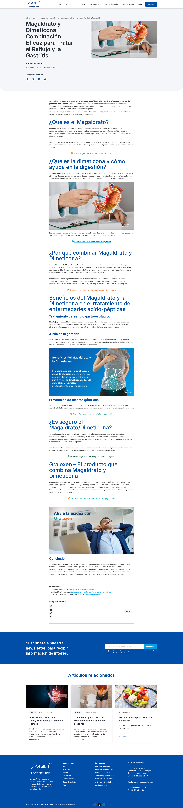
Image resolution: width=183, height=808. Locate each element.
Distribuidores (94, 4)
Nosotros (68, 4)
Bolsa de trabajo (128, 4)
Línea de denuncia (102, 772)
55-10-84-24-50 (137, 790)
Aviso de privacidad (103, 782)
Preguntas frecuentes (104, 779)
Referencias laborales (104, 769)
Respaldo (66, 772)
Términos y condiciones (104, 776)
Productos (81, 4)
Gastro (128, 611)
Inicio (59, 4)
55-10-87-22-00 (141, 788)
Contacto (151, 4)
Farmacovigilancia (111, 4)
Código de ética (101, 785)
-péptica (103, 595)
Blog (140, 4)
